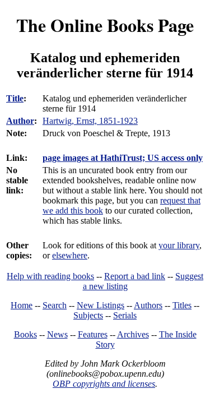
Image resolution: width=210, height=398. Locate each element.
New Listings (100, 305)
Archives (133, 334)
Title (15, 98)
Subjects (88, 315)
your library (178, 245)
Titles (182, 305)
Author (20, 121)
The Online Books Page (105, 25)
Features (93, 334)
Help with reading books (50, 276)
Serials (125, 315)
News (57, 334)
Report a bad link (134, 276)
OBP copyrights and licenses (104, 383)
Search (55, 305)
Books (25, 334)
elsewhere (69, 255)
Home (21, 305)
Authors (148, 305)
